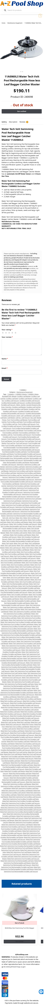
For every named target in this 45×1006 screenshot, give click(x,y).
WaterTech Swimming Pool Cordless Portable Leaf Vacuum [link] (21, 803)
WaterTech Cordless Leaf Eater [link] (10, 699)
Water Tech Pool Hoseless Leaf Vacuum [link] (28, 567)
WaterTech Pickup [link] (28, 724)
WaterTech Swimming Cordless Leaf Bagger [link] (17, 784)
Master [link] (39, 418)
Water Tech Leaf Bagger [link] (32, 543)
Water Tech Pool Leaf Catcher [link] (18, 575)
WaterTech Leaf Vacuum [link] (13, 724)
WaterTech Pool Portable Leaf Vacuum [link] (21, 758)
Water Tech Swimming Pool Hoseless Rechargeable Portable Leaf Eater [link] (21, 664)
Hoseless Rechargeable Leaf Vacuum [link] (13, 413)
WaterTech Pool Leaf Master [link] (13, 754)
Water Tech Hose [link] (17, 531)
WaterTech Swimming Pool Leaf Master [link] (19, 852)
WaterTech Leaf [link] (19, 720)
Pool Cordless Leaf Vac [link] (10, 424)
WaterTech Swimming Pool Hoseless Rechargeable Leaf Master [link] (21, 836)
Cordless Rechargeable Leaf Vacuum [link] (13, 403)
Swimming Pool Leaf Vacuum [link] (11, 503)
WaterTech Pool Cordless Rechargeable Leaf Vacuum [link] (17, 735)
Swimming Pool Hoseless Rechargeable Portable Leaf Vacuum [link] (20, 495)
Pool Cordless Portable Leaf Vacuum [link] (20, 425)
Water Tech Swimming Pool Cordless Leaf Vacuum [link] (25, 620)
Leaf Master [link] (11, 418)
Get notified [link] (19, 941)
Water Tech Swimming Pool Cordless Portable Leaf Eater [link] (19, 622)
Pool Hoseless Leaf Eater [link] (10, 433)
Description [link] (13, 122)
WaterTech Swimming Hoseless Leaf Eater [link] (24, 788)
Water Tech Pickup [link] (28, 548)
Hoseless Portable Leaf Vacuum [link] (28, 411)
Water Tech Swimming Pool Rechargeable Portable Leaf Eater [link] (20, 689)
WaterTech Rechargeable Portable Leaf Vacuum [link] (21, 781)
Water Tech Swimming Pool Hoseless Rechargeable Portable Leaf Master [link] (20, 666)
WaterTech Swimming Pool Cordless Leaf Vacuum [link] (25, 797)
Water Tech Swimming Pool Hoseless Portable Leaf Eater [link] (21, 651)
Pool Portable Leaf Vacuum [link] (31, 445)
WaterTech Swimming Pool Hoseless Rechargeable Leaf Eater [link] (20, 834)
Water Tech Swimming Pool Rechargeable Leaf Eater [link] (17, 684)
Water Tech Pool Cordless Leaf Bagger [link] (17, 550)
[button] (40, 15)
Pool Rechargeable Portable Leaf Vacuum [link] (27, 454)
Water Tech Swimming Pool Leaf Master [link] (20, 675)
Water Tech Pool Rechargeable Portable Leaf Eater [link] (24, 588)
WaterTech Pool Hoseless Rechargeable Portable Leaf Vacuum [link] (20, 749)
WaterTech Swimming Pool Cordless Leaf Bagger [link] (17, 790)
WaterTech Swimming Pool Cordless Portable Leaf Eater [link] (21, 799)
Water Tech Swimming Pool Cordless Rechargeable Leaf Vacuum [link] (21, 632)
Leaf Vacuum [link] (25, 418)
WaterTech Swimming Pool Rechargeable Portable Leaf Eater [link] (20, 866)
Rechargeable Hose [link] (6, 458)
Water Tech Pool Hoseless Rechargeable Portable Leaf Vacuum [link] (20, 572)
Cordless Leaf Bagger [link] (23, 396)
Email (5, 368)
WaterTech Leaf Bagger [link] (31, 720)
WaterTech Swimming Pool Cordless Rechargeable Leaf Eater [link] (20, 805)
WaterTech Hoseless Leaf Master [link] (30, 712)
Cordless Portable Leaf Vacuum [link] (30, 401)
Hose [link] (3, 407)
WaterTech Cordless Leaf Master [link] (30, 699)
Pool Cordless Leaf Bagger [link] (19, 420)
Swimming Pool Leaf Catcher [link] (14, 499)
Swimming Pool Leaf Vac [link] (30, 501)
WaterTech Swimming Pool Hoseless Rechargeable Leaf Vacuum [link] (21, 838)
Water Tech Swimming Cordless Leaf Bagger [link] (17, 607)
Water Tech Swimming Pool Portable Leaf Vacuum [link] (23, 682)
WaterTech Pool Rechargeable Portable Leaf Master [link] (22, 766)
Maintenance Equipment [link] (14, 23)
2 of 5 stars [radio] (6, 332)
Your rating (7, 329)
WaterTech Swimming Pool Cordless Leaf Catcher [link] (20, 791)
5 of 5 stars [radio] (15, 332)
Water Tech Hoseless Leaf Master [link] (20, 535)
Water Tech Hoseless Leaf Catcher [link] (16, 533)
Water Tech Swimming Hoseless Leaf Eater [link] (22, 612)
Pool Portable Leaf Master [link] (13, 445)
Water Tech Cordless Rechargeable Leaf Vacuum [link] (21, 525)
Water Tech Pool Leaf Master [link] (16, 577)
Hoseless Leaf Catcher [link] (33, 407)
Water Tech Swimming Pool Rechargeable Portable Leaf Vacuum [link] (20, 693)
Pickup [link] (4, 420)
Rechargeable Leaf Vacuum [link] (14, 460)
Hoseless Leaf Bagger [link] (19, 407)
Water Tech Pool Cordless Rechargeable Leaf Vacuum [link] (18, 558)
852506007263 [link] (6, 396)
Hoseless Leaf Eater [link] (7, 409)
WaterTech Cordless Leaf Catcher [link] (27, 697)
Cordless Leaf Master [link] (25, 398)
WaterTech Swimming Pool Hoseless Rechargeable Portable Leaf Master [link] (20, 843)
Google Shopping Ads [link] (33, 405)
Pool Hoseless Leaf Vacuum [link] (22, 435)
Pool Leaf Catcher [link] (18, 441)
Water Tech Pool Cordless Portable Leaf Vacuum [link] (25, 556)
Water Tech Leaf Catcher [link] (8, 545)
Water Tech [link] (19, 518)
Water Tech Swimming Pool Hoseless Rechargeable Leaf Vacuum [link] (22, 661)
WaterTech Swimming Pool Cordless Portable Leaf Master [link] (20, 801)
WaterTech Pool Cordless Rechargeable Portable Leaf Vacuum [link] (21, 736)
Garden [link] (23, 405)
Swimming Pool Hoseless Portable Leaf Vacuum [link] (20, 491)
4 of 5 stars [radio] (12, 332)
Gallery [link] (4, 122)
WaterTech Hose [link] (28, 707)
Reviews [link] (24, 122)
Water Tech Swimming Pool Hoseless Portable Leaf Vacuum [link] (21, 655)
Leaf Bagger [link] (28, 416)
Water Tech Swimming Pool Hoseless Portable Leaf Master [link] (20, 653)
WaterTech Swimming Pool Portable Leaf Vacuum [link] (23, 859)
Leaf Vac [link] (18, 418)
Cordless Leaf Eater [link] (12, 398)
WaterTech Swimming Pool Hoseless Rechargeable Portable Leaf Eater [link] (21, 840)
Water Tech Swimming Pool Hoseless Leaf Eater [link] (17, 646)
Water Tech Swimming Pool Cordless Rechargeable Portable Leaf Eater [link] (20, 634)
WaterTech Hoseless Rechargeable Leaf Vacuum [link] (25, 716)
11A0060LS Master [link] (21, 394)
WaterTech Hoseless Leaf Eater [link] (10, 712)
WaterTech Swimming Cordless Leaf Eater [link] (20, 785)
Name (5, 359)
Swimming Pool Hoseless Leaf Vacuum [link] (15, 490)
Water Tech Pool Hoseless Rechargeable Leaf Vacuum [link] (21, 570)
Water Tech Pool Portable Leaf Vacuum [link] (27, 582)
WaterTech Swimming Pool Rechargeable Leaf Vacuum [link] (20, 864)
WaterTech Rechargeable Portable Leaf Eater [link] (24, 778)
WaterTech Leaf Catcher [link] (8, 722)
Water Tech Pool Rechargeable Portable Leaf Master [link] (17, 590)
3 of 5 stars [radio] (9, 332)
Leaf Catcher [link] (36, 416)
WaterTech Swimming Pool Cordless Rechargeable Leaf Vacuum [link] (20, 810)
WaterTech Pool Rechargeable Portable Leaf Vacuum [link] (20, 768)
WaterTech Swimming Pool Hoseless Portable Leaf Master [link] (21, 830)
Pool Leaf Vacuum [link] (22, 443)
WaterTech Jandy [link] (7, 720)
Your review (7, 337)
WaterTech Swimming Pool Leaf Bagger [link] (20, 848)
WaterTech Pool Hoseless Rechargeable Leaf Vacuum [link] (21, 747)
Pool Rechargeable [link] (9, 447)
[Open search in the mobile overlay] (22, 10)
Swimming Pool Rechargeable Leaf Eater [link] (28, 507)
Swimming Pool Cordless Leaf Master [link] (29, 473)
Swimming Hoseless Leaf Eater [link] (15, 469)
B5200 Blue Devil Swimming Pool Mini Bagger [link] (19, 928)
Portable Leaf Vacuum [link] (34, 456)
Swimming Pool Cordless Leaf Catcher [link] (21, 471)
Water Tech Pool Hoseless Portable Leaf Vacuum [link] (17, 569)
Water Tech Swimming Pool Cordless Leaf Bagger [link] (22, 613)
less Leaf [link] (33, 418)
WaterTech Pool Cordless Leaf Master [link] (12, 731)
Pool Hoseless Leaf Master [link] (27, 433)
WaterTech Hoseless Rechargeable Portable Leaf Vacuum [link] (20, 718)
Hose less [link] (8, 407)
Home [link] (3, 23)
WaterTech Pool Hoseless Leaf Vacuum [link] (27, 744)
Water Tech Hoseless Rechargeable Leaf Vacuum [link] (23, 539)
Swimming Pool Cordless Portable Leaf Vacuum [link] (23, 477)
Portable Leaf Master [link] (19, 456)
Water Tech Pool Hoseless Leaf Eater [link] (18, 565)
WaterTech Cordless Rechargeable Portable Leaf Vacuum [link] (20, 705)
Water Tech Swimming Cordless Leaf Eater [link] (20, 608)
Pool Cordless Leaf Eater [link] (14, 422)
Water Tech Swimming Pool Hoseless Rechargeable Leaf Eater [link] (20, 657)
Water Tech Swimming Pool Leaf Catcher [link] (21, 672)
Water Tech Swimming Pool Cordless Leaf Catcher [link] (19, 615)
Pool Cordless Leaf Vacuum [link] (26, 424)
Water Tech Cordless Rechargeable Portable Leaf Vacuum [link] (22, 527)
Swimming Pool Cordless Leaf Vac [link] (11, 475)
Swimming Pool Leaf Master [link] (12, 501)
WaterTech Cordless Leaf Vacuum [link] (11, 701)
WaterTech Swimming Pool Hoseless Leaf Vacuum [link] (20, 826)
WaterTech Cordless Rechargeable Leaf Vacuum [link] (25, 703)
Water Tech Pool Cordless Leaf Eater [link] (27, 552)
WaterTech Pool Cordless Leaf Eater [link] (28, 729)
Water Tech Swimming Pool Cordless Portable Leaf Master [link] (20, 623)
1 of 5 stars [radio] (3, 332)
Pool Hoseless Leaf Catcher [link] (32, 430)
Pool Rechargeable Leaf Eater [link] (25, 447)
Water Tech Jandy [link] (7, 543)
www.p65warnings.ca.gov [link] (16, 967)
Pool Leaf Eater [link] (29, 441)
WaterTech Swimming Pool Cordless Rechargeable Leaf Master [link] (21, 807)
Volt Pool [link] (12, 518)
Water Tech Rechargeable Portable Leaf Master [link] (22, 602)
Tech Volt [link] (5, 518)
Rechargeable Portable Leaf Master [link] (18, 462)
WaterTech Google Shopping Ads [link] (11, 707)
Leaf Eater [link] (3, 418)
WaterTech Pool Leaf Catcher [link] (18, 752)
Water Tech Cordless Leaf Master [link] (17, 522)
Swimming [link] (20, 464)
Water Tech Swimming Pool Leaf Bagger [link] (23, 671)
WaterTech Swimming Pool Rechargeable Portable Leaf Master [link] (21, 868)
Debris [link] (18, 405)
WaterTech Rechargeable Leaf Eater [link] (20, 773)
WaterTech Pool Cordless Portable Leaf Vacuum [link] (25, 733)
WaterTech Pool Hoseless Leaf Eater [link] (18, 741)
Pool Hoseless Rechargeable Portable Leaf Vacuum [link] (23, 439)
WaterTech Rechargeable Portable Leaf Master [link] (17, 780)
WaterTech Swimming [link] (33, 782)
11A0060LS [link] (10, 394)
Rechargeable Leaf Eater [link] (21, 458)
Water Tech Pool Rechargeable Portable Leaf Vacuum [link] (21, 591)
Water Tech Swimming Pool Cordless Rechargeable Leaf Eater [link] (20, 627)
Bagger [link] (14, 396)
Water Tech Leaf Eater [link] (23, 545)
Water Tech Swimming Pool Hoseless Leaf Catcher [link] (25, 643)
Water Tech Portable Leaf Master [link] (17, 594)
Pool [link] (8, 420)
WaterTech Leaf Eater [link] (23, 722)
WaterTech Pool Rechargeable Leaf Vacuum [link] (25, 763)
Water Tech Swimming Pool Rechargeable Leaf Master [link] (22, 685)
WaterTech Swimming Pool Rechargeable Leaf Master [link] (22, 862)
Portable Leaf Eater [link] (6, 456)
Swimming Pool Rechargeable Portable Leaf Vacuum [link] (23, 516)
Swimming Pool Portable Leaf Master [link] (17, 505)
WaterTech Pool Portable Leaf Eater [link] (12, 756)
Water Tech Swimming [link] (33, 605)
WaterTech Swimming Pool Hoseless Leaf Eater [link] (23, 822)
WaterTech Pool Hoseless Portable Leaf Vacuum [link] (17, 746)
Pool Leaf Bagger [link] (6, 441)
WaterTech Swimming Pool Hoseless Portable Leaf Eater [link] (21, 828)
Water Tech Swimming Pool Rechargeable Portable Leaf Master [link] (20, 691)
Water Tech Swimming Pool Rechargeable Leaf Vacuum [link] (20, 687)
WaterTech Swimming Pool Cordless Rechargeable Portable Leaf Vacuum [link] (20, 817)
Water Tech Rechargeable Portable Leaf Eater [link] (21, 601)
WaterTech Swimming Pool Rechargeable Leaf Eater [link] (17, 861)
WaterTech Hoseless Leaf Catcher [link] (27, 710)
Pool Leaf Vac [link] (11, 443)
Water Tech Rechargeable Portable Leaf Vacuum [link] (19, 604)
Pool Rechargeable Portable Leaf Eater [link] (14, 452)
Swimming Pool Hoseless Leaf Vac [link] (28, 488)
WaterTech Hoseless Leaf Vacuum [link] (11, 714)
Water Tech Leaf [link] (19, 543)
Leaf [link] (22, 416)
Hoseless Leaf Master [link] (21, 409)
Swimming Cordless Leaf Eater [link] (15, 467)
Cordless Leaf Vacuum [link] (12, 401)
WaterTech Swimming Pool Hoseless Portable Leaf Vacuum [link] (21, 832)
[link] (41, 991)
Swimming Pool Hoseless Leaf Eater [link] (18, 486)
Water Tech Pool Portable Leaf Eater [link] (18, 580)
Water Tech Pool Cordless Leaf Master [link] (12, 554)
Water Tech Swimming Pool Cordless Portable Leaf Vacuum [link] (21, 625)
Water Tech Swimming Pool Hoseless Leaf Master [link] (20, 647)
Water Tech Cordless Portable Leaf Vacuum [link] (23, 524)
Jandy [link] (18, 416)
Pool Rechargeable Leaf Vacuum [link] (29, 450)
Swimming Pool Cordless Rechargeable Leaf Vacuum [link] (17, 479)
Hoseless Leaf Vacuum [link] (10, 411)
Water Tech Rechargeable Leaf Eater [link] (21, 597)
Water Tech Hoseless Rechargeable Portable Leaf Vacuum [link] (20, 541)
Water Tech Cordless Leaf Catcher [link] (16, 520)
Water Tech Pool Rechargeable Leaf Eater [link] (15, 584)
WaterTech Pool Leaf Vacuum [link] (31, 754)
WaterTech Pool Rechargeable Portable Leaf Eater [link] (17, 765)
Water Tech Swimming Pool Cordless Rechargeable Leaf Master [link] (20, 630)
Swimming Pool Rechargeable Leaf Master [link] (15, 509)
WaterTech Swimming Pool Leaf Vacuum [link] (20, 853)
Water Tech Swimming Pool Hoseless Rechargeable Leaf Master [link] (20, 659)
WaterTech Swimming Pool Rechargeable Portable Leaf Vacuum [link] (22, 870)
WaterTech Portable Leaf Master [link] (14, 771)
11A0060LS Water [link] (32, 394)
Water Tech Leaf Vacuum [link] (13, 548)
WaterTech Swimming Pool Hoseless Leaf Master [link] (17, 825)
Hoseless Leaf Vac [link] (34, 409)
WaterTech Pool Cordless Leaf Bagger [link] (17, 727)
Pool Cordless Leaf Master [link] (31, 422)
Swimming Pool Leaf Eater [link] (32, 499)
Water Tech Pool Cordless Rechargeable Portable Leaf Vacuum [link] (20, 559)
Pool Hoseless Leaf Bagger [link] (14, 430)
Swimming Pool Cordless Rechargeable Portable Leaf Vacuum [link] (21, 480)
